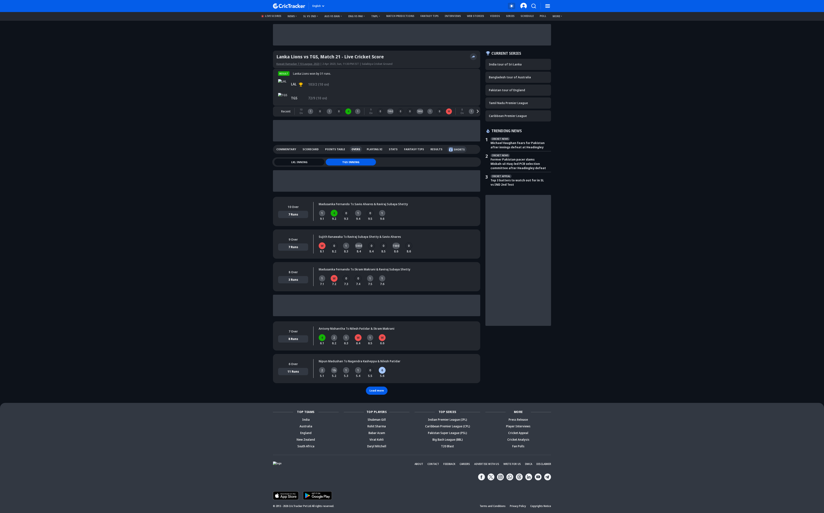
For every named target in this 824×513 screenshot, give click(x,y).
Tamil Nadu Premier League (508, 103)
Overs (355, 149)
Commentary (286, 149)
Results (436, 149)
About (419, 464)
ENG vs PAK (355, 16)
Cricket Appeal (518, 433)
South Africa (305, 446)
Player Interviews (518, 426)
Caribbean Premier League (508, 116)
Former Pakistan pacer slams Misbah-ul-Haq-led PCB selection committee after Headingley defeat (518, 163)
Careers (465, 464)
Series (510, 16)
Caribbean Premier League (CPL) (447, 426)
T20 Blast (447, 446)
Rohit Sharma (376, 426)
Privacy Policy (518, 506)
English (316, 6)
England (306, 433)
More (556, 16)
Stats (393, 149)
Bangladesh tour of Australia (510, 77)
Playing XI (374, 149)
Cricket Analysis (518, 439)
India (306, 419)
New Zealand (306, 439)
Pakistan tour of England (507, 90)
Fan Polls (518, 446)
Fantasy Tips (429, 16)
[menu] (547, 6)
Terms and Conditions (493, 506)
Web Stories (475, 16)
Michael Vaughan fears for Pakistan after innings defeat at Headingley (518, 145)
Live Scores (273, 16)
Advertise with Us (486, 464)
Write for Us (512, 464)
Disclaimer (543, 464)
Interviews (453, 16)
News (291, 16)
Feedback (449, 464)
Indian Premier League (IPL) (447, 419)
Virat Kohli (377, 439)
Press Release (518, 419)
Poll (543, 16)
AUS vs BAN (332, 16)
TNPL (374, 16)
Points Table (335, 149)
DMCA (528, 464)
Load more (377, 390)
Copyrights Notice (540, 506)
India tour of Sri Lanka (505, 64)
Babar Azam (376, 433)
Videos (495, 16)
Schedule (527, 16)
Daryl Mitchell (376, 446)
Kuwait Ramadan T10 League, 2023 (298, 64)
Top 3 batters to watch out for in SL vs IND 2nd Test (517, 182)
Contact (433, 464)
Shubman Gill (377, 419)
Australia (306, 426)
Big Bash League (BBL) (447, 439)
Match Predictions (400, 16)
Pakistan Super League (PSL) (447, 433)
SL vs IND (309, 16)
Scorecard (311, 149)
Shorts (459, 149)
